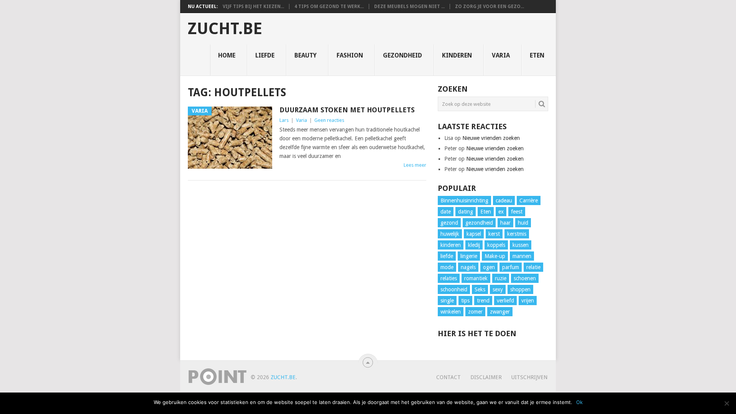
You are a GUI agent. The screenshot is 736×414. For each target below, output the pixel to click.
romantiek (476, 278)
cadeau (504, 200)
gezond (449, 223)
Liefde (264, 55)
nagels (468, 267)
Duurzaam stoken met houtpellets (347, 110)
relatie (533, 267)
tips (465, 300)
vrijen (527, 300)
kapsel (474, 234)
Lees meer (415, 165)
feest (516, 212)
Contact (448, 377)
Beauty (305, 55)
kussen (521, 245)
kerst (494, 234)
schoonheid (453, 289)
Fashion (350, 55)
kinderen (450, 245)
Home (226, 55)
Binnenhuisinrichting (464, 200)
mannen (522, 256)
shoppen (520, 289)
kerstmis (516, 234)
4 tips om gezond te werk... (329, 6)
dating (465, 212)
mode (446, 267)
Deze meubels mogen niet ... (409, 6)
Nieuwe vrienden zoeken (491, 138)
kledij (474, 245)
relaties (448, 278)
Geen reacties (329, 120)
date (445, 212)
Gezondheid (402, 55)
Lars (284, 120)
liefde (446, 256)
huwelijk (449, 234)
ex (501, 212)
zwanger (500, 312)
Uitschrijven (529, 377)
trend (483, 300)
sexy (498, 289)
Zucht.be (225, 29)
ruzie (500, 278)
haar (505, 223)
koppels (496, 245)
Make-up (495, 256)
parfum (510, 267)
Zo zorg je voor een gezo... (489, 6)
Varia (501, 55)
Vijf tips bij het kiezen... (253, 6)
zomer (475, 312)
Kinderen (457, 55)
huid (523, 223)
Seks (480, 289)
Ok (579, 402)
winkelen (450, 312)
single (447, 300)
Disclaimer (486, 377)
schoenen (525, 278)
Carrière (528, 200)
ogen (489, 267)
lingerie (468, 256)
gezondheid (479, 223)
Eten (537, 55)
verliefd (505, 300)
